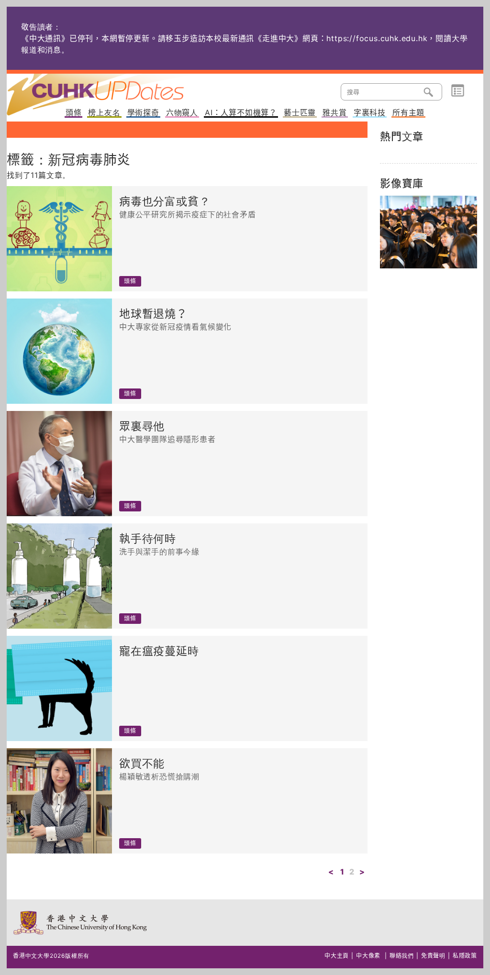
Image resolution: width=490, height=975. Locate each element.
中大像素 (368, 955)
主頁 (113, 88)
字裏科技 (370, 113)
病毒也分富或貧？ (164, 202)
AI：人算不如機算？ (241, 113)
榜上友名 (104, 113)
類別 (458, 91)
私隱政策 (465, 955)
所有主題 (408, 113)
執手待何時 (147, 539)
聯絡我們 (402, 955)
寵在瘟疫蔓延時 (159, 651)
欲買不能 (142, 764)
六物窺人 (182, 113)
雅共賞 (334, 113)
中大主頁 (336, 955)
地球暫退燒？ (153, 314)
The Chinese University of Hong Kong (80, 922)
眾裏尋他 (142, 426)
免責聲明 (433, 955)
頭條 (74, 113)
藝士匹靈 (300, 113)
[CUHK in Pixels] (428, 232)
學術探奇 (143, 113)
